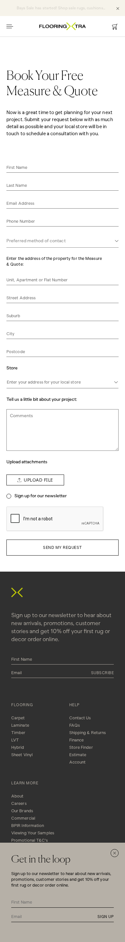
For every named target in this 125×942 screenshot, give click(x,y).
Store (12, 368)
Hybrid (17, 747)
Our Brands (22, 810)
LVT (15, 740)
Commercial (23, 818)
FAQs (74, 725)
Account (77, 762)
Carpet (18, 717)
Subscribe (102, 673)
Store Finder (81, 747)
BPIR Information (27, 825)
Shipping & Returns (87, 732)
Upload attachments (26, 462)
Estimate (78, 754)
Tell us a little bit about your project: (41, 399)
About (17, 796)
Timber (18, 732)
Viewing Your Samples (32, 832)
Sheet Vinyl (22, 754)
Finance (76, 740)
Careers (19, 803)
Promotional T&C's (29, 840)
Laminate (20, 725)
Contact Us (80, 717)
